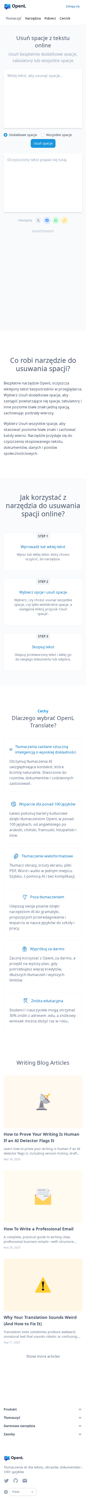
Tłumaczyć (14, 18)
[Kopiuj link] (64, 220)
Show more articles (43, 1356)
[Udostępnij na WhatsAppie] (55, 220)
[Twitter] (6, 1480)
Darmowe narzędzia (19, 1426)
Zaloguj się (73, 6)
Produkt (10, 1409)
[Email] (25, 1480)
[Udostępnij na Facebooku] (47, 220)
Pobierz (50, 18)
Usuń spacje (43, 143)
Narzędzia (33, 18)
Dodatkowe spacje (23, 135)
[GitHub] (15, 1480)
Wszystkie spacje (59, 135)
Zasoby (9, 1434)
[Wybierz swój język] (6, 1492)
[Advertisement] (43, 278)
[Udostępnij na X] (38, 220)
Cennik (65, 18)
